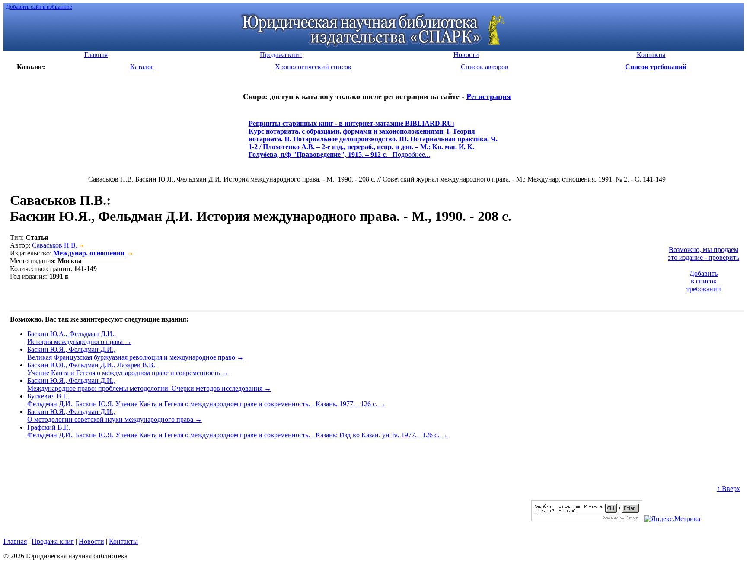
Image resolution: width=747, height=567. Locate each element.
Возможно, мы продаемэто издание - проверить (703, 253)
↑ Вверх (728, 488)
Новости (91, 541)
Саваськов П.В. (54, 245)
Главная (15, 541)
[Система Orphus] (586, 518)
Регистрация (488, 96)
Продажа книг (53, 541)
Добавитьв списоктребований (703, 281)
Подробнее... (373, 142)
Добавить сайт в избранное (39, 6)
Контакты (123, 541)
